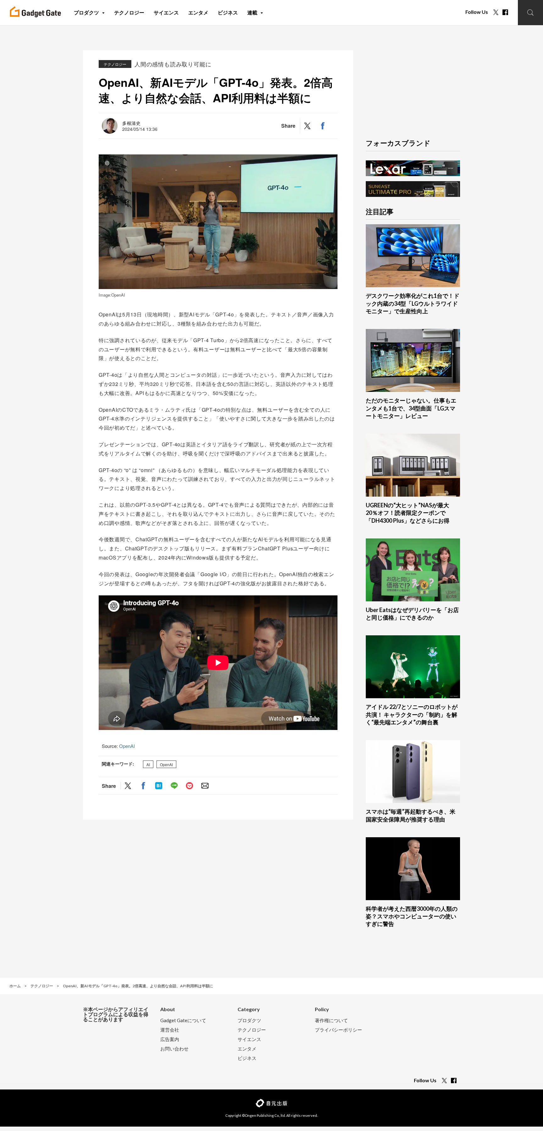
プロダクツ (249, 1020)
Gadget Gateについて (183, 1020)
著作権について (331, 1020)
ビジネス (247, 1058)
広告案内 (169, 1039)
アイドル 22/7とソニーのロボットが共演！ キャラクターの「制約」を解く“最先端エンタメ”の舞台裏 (412, 714)
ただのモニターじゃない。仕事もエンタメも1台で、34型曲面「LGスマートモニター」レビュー (411, 408)
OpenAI (127, 746)
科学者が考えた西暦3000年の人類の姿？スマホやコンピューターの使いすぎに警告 (412, 916)
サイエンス (249, 1039)
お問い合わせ (174, 1048)
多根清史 (131, 123)
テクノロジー (115, 64)
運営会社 (169, 1030)
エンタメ (247, 1048)
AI (148, 764)
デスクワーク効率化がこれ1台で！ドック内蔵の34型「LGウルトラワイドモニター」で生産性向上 (412, 303)
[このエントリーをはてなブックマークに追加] (158, 786)
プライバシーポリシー (338, 1030)
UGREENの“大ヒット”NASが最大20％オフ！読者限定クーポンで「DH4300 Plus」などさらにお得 (407, 513)
